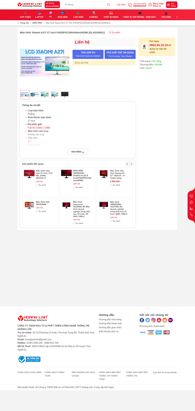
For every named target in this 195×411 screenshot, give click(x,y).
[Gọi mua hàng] (191, 196)
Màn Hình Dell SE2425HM (43, 203)
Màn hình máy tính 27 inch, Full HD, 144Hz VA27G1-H (44, 174)
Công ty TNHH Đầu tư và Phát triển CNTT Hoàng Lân (65, 387)
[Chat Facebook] (191, 202)
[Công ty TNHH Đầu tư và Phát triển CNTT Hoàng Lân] (30, 4)
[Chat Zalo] (191, 208)
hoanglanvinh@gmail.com (38, 339)
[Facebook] (142, 320)
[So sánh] (191, 214)
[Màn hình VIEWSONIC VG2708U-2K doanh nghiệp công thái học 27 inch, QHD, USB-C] (103, 205)
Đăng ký (157, 6)
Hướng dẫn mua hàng (110, 319)
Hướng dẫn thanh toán (110, 323)
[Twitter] (147, 320)
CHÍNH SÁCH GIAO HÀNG (30, 372)
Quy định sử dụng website (165, 372)
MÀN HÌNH (37, 23)
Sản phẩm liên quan (33, 164)
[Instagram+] (153, 320)
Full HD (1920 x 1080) (39, 127)
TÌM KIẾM (121, 5)
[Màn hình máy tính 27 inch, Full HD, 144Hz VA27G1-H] (29, 174)
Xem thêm (76, 151)
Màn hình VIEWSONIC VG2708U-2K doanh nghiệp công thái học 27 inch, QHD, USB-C (118, 208)
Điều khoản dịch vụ (108, 331)
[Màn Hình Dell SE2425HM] (29, 205)
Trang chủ (24, 23)
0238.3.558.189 (34, 343)
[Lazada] (170, 320)
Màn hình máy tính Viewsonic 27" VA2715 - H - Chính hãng (118, 174)
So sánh (116, 32)
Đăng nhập (158, 3)
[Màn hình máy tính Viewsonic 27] (103, 174)
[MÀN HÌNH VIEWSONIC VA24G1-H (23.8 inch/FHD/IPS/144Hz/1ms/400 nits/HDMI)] (66, 174)
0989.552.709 (51, 343)
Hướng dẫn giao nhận (110, 327)
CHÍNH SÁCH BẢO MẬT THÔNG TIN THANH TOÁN (110, 375)
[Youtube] (159, 320)
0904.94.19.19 (158, 45)
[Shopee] (164, 320)
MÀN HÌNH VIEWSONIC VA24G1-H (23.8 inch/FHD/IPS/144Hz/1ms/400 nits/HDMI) (82, 175)
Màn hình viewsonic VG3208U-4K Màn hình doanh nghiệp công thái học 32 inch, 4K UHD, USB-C (81, 209)
